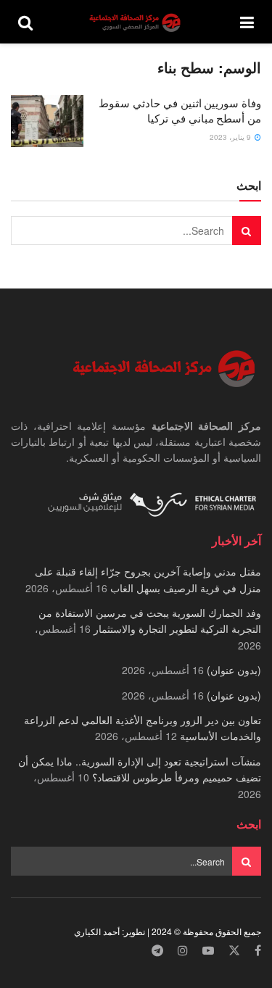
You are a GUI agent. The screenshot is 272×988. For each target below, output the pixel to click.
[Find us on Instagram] (183, 950)
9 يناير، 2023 (231, 137)
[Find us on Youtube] (208, 950)
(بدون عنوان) (234, 670)
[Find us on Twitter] (234, 950)
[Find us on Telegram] (157, 950)
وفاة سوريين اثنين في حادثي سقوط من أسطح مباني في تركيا (180, 110)
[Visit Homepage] (136, 22)
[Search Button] (25, 21)
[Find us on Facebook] (258, 950)
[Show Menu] (247, 21)
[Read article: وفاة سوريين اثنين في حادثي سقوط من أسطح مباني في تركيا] (47, 121)
